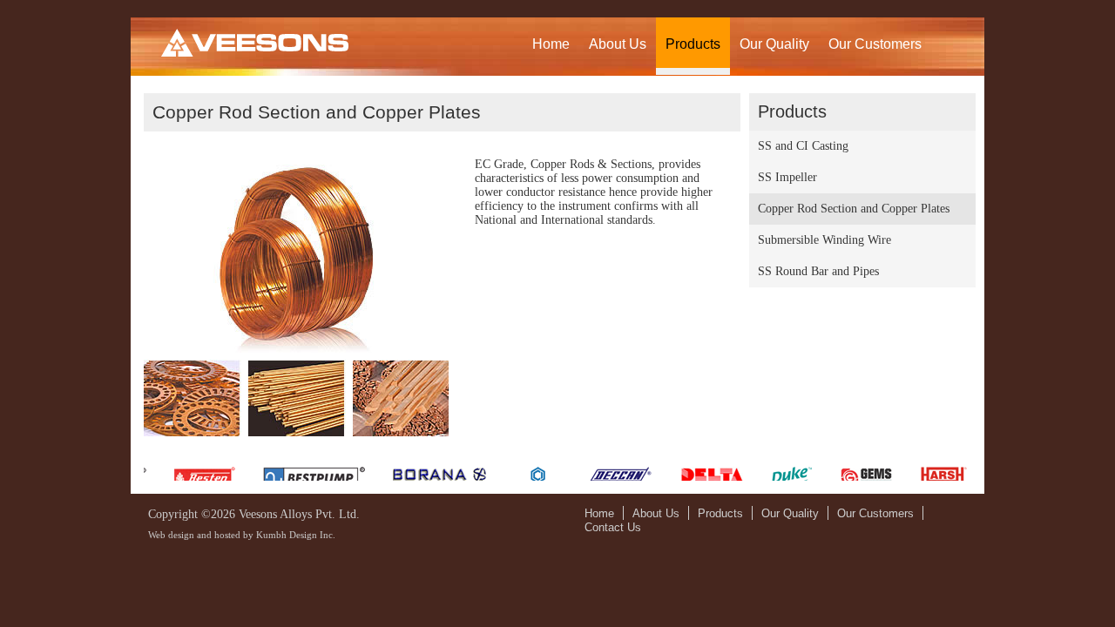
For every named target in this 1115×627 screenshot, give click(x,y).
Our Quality (774, 44)
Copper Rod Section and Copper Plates (853, 208)
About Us (617, 44)
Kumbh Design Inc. (295, 534)
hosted (227, 534)
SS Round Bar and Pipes (818, 271)
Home (551, 44)
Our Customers (875, 44)
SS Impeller (787, 177)
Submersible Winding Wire (824, 239)
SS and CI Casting (803, 145)
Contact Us (613, 527)
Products (693, 44)
